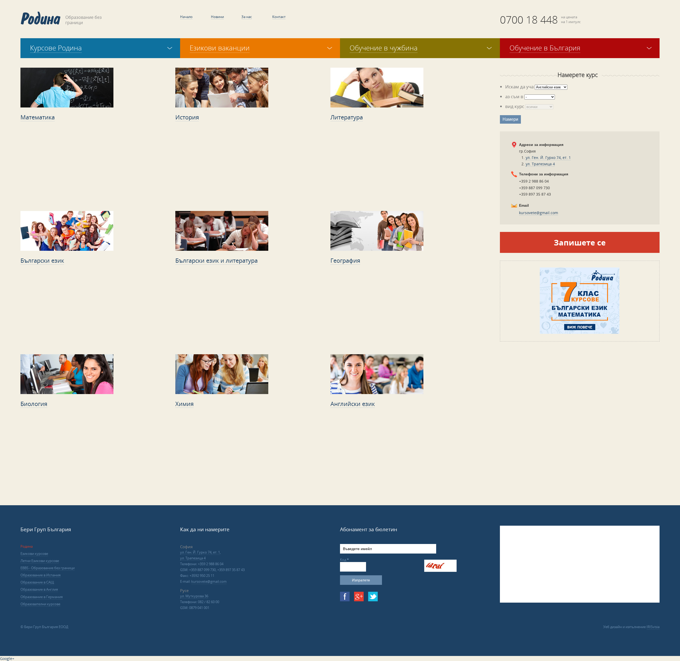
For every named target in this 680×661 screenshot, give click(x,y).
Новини (217, 16)
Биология (33, 404)
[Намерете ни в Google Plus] (359, 596)
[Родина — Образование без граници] (40, 18)
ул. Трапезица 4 (540, 163)
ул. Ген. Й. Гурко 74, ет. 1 (548, 157)
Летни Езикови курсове (39, 560)
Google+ (7, 658)
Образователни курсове (40, 604)
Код (344, 559)
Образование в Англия (39, 589)
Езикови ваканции (220, 48)
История (187, 117)
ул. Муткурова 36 (194, 596)
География (345, 260)
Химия (184, 404)
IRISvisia (653, 626)
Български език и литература (216, 260)
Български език (42, 260)
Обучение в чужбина (384, 48)
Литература (346, 117)
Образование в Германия (41, 596)
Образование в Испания (40, 575)
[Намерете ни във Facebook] (345, 596)
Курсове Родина (56, 48)
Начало (186, 16)
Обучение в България (544, 48)
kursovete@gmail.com (538, 212)
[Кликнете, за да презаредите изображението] (440, 570)
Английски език (352, 404)
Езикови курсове (34, 553)
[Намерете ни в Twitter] (373, 596)
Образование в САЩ (37, 582)
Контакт (279, 16)
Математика (37, 117)
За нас (246, 16)
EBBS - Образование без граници (47, 567)
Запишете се (580, 242)
